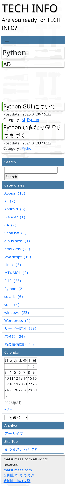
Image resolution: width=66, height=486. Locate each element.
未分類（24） (15, 336)
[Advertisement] (20, 84)
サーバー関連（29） (21, 328)
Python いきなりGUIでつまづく (31, 131)
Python (33, 119)
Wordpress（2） (18, 320)
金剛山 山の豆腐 (17, 480)
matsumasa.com (18, 469)
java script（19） (18, 256)
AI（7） (10, 201)
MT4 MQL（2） (17, 272)
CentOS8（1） (16, 232)
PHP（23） (13, 280)
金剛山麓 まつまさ (19, 475)
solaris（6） (14, 296)
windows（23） (17, 312)
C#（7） (11, 225)
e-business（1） (18, 240)
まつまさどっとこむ (21, 449)
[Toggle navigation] (7, 40)
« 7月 (8, 409)
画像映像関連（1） (20, 344)
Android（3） (15, 209)
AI (23, 119)
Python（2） (15, 288)
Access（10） (15, 193)
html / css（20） (18, 248)
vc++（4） (12, 304)
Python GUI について (29, 106)
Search (11, 176)
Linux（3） (13, 264)
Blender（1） (15, 217)
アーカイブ (13, 433)
